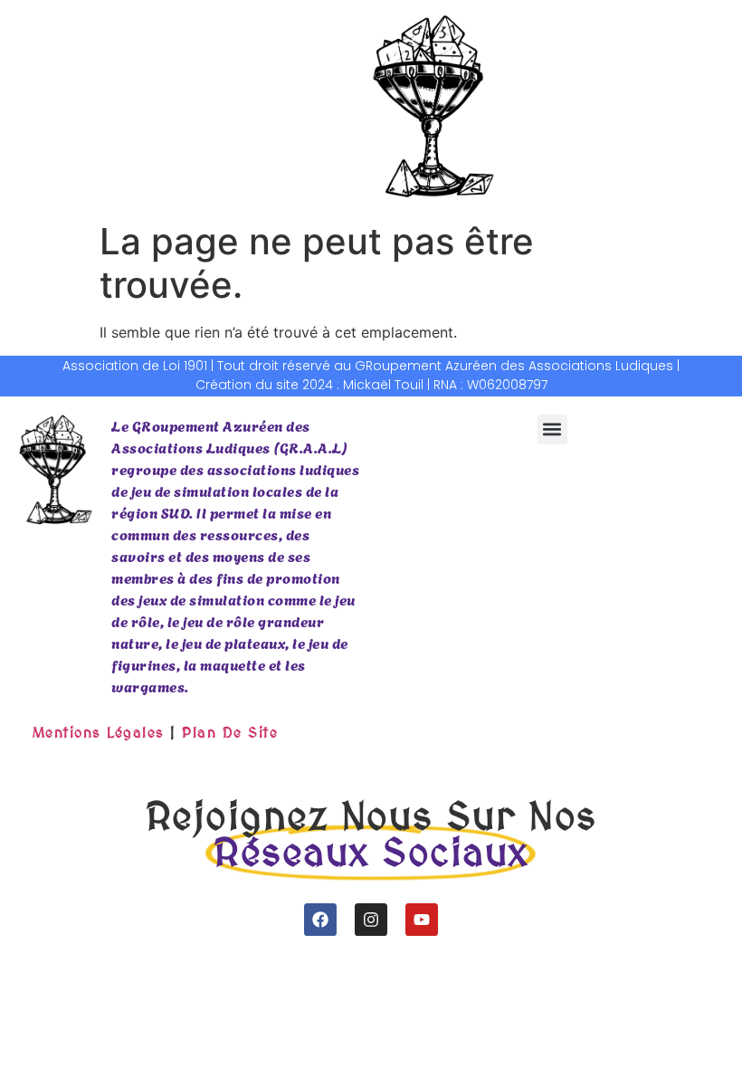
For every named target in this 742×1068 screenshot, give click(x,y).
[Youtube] (421, 919)
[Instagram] (371, 919)
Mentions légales (99, 732)
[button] (552, 429)
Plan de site (230, 732)
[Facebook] (320, 919)
